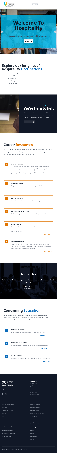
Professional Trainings (7, 430)
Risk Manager (12, 79)
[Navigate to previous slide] (2, 31)
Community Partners (35, 404)
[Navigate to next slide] (55, 31)
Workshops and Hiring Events (37, 413)
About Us (32, 430)
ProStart (32, 433)
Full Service (4, 407)
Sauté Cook (11, 73)
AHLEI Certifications (7, 436)
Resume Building (34, 416)
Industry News (33, 436)
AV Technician (12, 76)
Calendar (32, 439)
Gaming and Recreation (8, 410)
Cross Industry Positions (8, 404)
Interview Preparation (35, 419)
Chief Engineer (12, 81)
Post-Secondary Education (8, 433)
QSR (3, 416)
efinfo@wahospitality (35, 394)
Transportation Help (35, 407)
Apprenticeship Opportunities (37, 422)
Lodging (4, 413)
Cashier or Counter (14, 84)
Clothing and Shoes (34, 410)
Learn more (48, 176)
